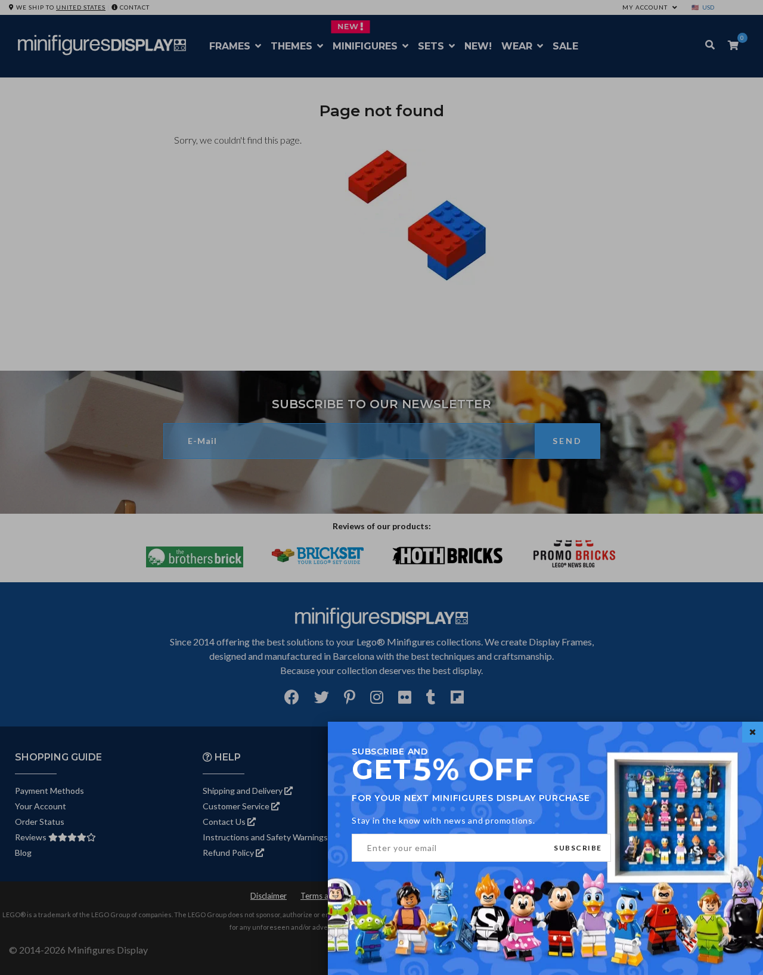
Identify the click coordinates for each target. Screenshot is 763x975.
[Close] (752, 732)
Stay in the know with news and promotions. (443, 820)
